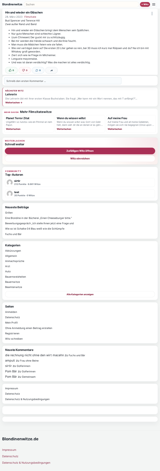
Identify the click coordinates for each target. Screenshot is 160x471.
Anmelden (11, 312)
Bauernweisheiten (15, 276)
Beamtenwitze (13, 287)
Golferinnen (23, 366)
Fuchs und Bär (13, 234)
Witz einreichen (80, 158)
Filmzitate (30, 16)
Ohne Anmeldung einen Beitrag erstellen (28, 328)
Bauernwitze (12, 281)
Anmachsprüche (14, 261)
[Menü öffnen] (154, 4)
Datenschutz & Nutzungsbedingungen (27, 399)
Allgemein (11, 255)
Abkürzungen (13, 250)
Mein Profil (11, 322)
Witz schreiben (14, 338)
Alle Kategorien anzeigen (80, 294)
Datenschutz (12, 317)
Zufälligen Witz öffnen (80, 150)
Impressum (11, 388)
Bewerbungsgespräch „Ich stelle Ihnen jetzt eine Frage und (39, 223)
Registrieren (12, 333)
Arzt (7, 266)
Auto (8, 271)
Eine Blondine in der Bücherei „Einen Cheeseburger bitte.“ (38, 218)
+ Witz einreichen (145, 4)
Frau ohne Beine (29, 360)
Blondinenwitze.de (12, 4)
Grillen (9, 212)
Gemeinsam (29, 376)
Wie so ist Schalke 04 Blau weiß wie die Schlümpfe (34, 228)
